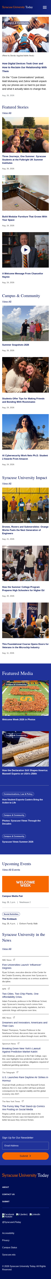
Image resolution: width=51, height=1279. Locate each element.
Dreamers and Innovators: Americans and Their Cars (24, 1024)
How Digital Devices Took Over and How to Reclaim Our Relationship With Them (24, 67)
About (5, 1187)
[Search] (37, 7)
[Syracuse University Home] (17, 7)
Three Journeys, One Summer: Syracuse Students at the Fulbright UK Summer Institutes (24, 159)
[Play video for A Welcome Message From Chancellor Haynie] (25, 250)
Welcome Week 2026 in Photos (18, 719)
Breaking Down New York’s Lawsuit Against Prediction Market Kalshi (21, 1050)
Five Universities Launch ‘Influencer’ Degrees (21, 966)
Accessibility (8, 1233)
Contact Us (8, 1194)
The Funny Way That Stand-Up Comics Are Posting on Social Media (23, 1108)
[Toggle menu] (45, 7)
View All (6, 113)
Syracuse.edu (9, 1254)
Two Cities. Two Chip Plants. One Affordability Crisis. (20, 995)
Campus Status (9, 1247)
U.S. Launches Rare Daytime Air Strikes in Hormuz (25, 1079)
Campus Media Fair (12, 896)
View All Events (11, 869)
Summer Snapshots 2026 (15, 345)
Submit (24, 1156)
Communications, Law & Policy (18, 794)
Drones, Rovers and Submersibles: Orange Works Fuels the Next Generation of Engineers (25, 530)
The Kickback (9, 919)
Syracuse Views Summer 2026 (17, 842)
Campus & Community (17, 23)
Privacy (5, 1240)
